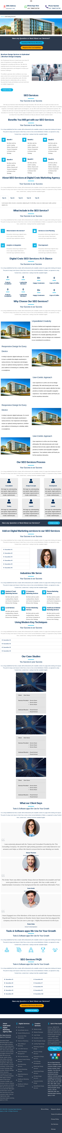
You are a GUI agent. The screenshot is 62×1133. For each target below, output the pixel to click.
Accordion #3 (8, 556)
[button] (31, 12)
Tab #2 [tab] (12, 198)
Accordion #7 (39, 983)
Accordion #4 (8, 560)
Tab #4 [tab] (29, 198)
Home (2, 16)
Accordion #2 (8, 553)
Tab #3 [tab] (21, 198)
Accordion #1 (8, 549)
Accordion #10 (39, 994)
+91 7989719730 (33, 8)
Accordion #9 (39, 990)
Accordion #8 (39, 986)
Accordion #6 (8, 567)
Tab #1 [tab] (4, 198)
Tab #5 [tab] (37, 198)
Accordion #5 (8, 564)
